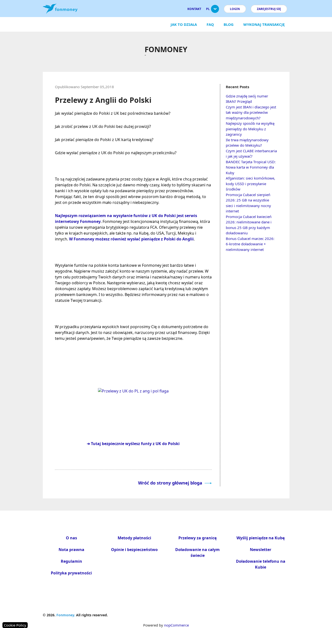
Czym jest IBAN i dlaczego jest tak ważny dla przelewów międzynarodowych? (251, 112)
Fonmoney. (65, 615)
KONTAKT (194, 9)
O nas (71, 538)
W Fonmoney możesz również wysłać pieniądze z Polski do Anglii (131, 239)
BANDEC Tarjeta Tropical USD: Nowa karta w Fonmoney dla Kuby (251, 167)
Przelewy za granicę (197, 538)
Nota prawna (71, 549)
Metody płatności (134, 538)
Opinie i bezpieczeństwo (134, 549)
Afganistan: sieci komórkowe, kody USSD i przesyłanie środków (250, 183)
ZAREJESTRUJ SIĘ (269, 9)
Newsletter (260, 549)
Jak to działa (184, 24)
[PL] (215, 11)
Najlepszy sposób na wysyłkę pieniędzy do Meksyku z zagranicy (250, 129)
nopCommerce (176, 625)
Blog (229, 24)
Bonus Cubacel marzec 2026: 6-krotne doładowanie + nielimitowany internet (250, 244)
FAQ (210, 24)
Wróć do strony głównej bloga (170, 483)
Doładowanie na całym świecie (197, 552)
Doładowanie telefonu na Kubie (260, 564)
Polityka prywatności (71, 573)
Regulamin (71, 561)
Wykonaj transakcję (264, 24)
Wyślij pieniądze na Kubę (260, 538)
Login (235, 9)
